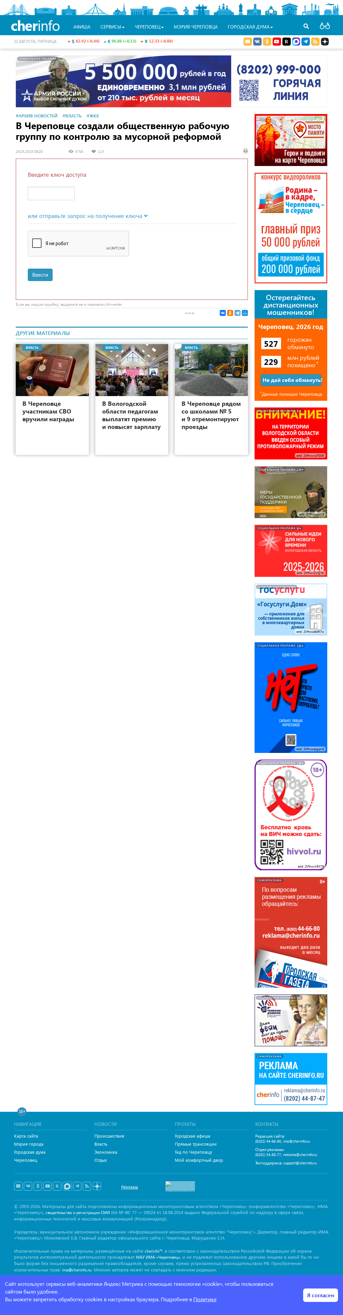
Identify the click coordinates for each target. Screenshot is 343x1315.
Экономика (105, 1152)
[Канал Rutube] (286, 42)
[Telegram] (237, 313)
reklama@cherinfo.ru (300, 1154)
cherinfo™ (153, 1251)
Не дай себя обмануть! (292, 379)
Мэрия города (29, 1144)
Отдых (100, 1160)
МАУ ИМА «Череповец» (158, 1257)
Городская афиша (192, 1136)
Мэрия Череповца (196, 26)
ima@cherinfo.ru (296, 1141)
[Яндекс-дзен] (96, 1186)
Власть (101, 1144)
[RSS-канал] (87, 1186)
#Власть (72, 115)
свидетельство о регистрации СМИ (78, 1212)
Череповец (25, 1160)
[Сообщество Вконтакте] (28, 1186)
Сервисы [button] (110, 26)
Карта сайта (26, 1136)
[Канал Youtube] (277, 42)
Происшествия (109, 1136)
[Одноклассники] (230, 313)
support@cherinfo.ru (300, 1163)
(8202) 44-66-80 (268, 1141)
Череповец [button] (147, 26)
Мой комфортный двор (199, 1160)
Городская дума (30, 1152)
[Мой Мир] (245, 313)
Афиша (81, 26)
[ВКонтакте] (223, 313)
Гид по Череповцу (193, 1152)
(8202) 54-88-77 (268, 1154)
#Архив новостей (37, 115)
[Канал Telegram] (77, 1186)
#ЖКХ (93, 115)
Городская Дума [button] (249, 26)
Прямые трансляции (196, 1144)
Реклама (129, 1187)
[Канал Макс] (296, 42)
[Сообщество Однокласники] (267, 42)
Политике (204, 1299)
